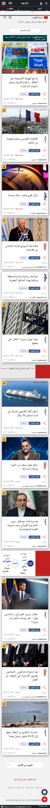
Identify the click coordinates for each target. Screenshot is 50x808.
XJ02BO (44, 749)
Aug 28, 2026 (13, 99)
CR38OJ (44, 356)
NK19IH (44, 428)
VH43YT (44, 156)
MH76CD (44, 482)
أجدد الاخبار (25, 30)
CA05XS (44, 635)
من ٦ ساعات (29, 787)
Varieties (23, 288)
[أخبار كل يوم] (25, 4)
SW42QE (44, 263)
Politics (23, 94)
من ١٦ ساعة (11, 787)
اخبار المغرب (34, 94)
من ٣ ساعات (38, 787)
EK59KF (44, 209)
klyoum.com (43, 806)
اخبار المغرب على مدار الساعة (25, 779)
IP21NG (44, 99)
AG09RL (44, 693)
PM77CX (44, 293)
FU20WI (44, 542)
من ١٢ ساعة (20, 787)
